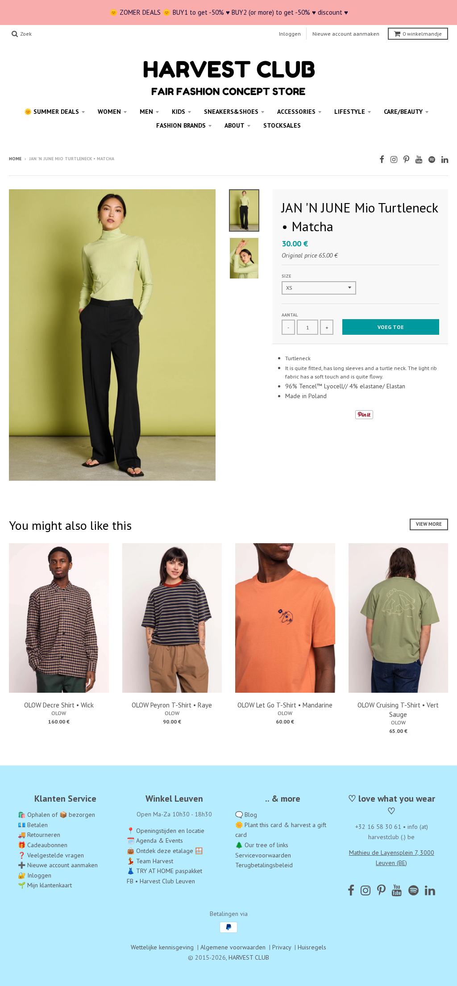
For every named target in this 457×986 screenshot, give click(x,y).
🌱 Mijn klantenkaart (45, 885)
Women (109, 112)
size (286, 276)
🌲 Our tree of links (261, 845)
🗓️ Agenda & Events (155, 840)
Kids (178, 112)
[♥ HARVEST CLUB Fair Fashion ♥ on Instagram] (394, 159)
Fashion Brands (181, 125)
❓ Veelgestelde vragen (51, 855)
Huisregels (312, 947)
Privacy (281, 947)
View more (429, 524)
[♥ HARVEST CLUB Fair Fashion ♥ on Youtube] (418, 159)
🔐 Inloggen (34, 875)
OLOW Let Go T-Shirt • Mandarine (284, 705)
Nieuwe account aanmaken (345, 33)
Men (146, 112)
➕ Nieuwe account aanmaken (58, 865)
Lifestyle (349, 112)
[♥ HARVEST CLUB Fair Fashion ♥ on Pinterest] (406, 159)
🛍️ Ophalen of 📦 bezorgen (56, 815)
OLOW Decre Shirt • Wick (59, 705)
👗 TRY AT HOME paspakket (164, 871)
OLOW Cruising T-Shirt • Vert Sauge (398, 710)
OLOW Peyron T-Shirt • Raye (172, 705)
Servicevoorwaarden (263, 855)
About (234, 125)
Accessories (296, 112)
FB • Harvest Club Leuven (161, 881)
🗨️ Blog (246, 815)
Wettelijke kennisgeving (162, 947)
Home (15, 159)
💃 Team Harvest (150, 861)
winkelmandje (422, 33)
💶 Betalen (33, 825)
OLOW (58, 713)
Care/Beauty (403, 112)
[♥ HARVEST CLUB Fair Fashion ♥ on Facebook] (381, 159)
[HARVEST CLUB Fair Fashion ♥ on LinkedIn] (444, 159)
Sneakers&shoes (231, 112)
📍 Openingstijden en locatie (165, 831)
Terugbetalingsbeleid (264, 865)
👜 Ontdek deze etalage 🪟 (165, 851)
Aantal (290, 315)
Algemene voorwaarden (233, 947)
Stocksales (282, 125)
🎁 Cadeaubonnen (42, 845)
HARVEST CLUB (248, 957)
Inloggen (290, 33)
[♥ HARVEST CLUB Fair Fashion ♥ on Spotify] (431, 159)
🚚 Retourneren (39, 835)
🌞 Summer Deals (51, 112)
